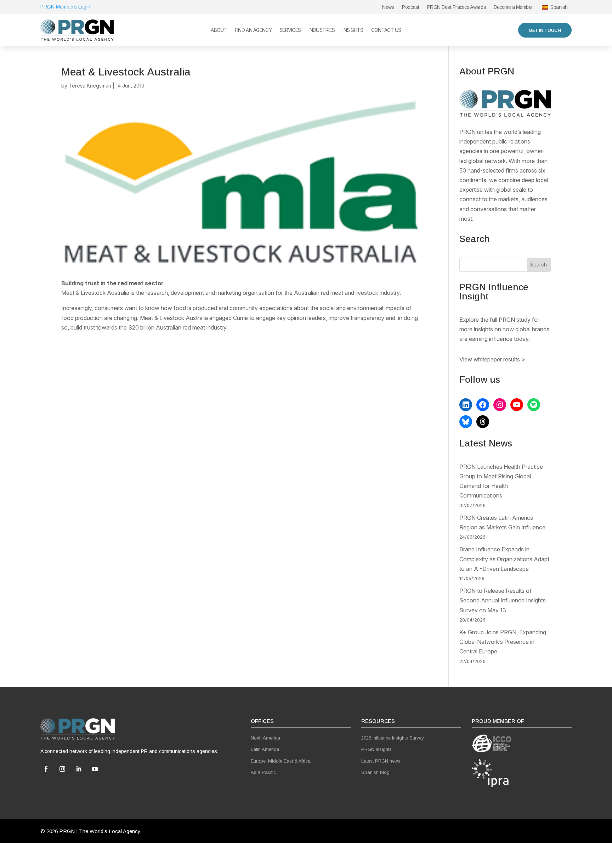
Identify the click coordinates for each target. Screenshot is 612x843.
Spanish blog (375, 772)
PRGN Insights (376, 749)
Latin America (265, 749)
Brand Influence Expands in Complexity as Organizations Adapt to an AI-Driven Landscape (504, 559)
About (219, 30)
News (388, 7)
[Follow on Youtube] (95, 769)
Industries (321, 30)
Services (290, 30)
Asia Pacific (263, 772)
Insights (352, 30)
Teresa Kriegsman (90, 86)
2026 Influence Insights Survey (392, 738)
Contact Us (386, 30)
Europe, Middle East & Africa (281, 761)
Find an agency (253, 30)
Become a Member (513, 7)
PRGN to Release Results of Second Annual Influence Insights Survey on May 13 (502, 600)
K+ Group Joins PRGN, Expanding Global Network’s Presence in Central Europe (502, 642)
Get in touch (545, 30)
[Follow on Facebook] (46, 769)
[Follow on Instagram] (62, 769)
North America (265, 738)
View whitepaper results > (492, 359)
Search (538, 265)
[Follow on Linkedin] (78, 769)
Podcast (410, 7)
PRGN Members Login (65, 7)
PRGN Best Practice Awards (456, 7)
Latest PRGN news (380, 761)
